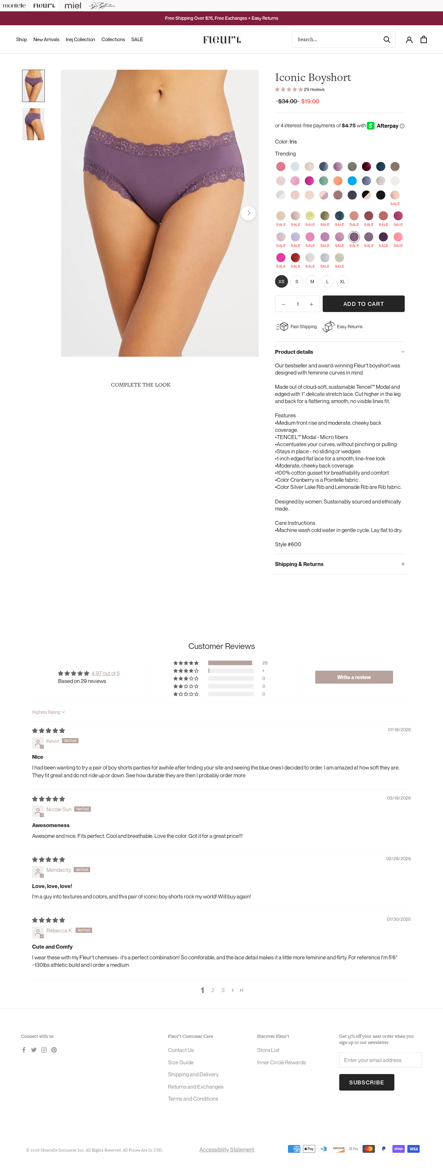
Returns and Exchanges (195, 1086)
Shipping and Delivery (193, 1074)
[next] (248, 213)
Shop (21, 39)
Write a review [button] (354, 677)
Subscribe (366, 1082)
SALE (137, 39)
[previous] (71, 213)
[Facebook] (24, 1049)
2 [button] (212, 990)
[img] (48, 730)
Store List (268, 1050)
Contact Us (181, 1050)
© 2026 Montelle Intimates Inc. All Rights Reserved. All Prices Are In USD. (94, 1150)
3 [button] (223, 990)
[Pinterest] (54, 1049)
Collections (113, 39)
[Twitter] (34, 1049)
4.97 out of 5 (105, 673)
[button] (289, 89)
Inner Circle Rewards (281, 1062)
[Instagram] (44, 1049)
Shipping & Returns (299, 564)
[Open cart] (424, 39)
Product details (294, 352)
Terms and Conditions (193, 1098)
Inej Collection (80, 39)
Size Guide (181, 1062)
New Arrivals (46, 39)
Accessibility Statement (226, 1149)
